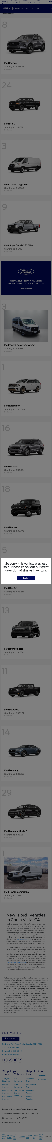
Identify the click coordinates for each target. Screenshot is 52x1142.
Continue (26, 578)
